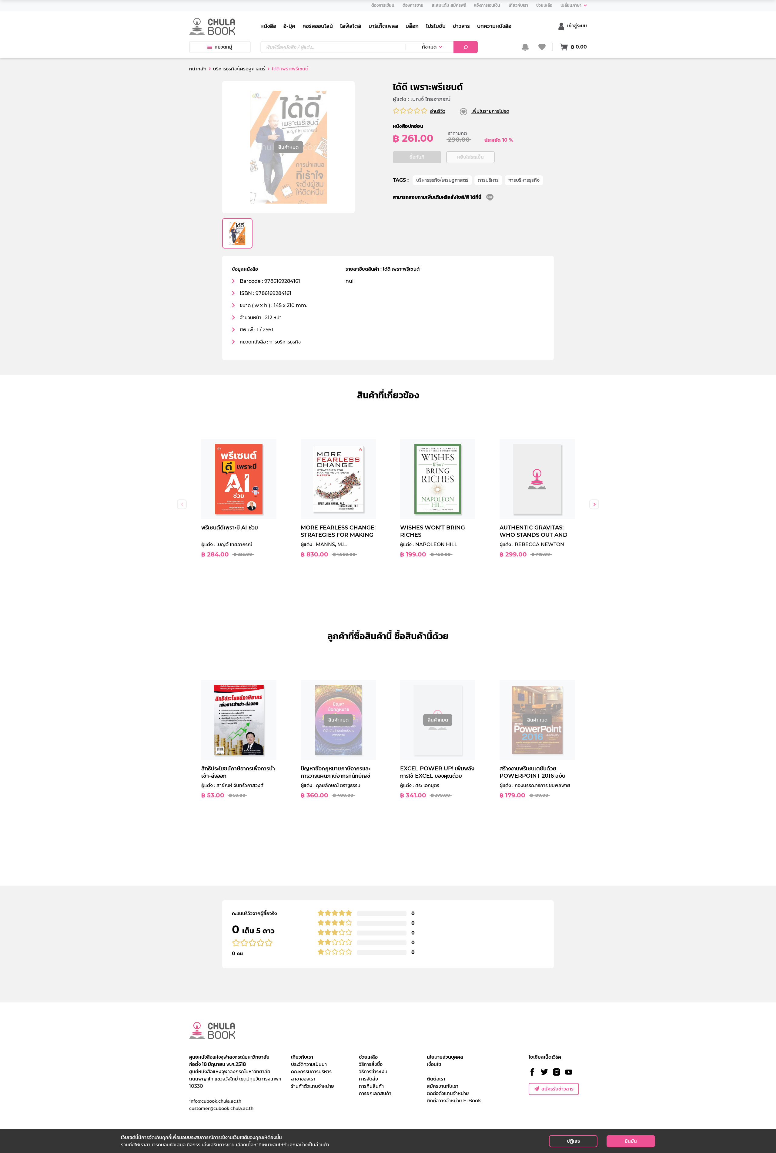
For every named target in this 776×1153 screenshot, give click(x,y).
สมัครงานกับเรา (442, 1086)
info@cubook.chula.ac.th (215, 1100)
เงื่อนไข (434, 1064)
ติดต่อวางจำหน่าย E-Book (454, 1101)
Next (594, 504)
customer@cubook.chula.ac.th (221, 1108)
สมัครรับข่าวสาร (557, 1089)
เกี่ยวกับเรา (302, 1057)
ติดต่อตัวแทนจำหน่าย (448, 1093)
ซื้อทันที (417, 157)
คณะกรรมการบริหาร (311, 1071)
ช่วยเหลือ (368, 1057)
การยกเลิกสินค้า (375, 1093)
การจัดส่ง (368, 1079)
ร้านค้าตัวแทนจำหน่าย (312, 1086)
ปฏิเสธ (573, 1141)
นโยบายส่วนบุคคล (445, 1057)
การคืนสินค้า (371, 1086)
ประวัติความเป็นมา (309, 1064)
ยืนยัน (631, 1141)
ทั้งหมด (429, 47)
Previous (182, 504)
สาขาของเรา (303, 1079)
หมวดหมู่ (223, 47)
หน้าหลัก (197, 69)
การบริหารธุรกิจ (524, 180)
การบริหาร (488, 180)
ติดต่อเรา (436, 1079)
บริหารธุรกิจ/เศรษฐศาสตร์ (442, 180)
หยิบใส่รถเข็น (470, 157)
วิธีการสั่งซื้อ (371, 1064)
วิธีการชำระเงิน (373, 1071)
